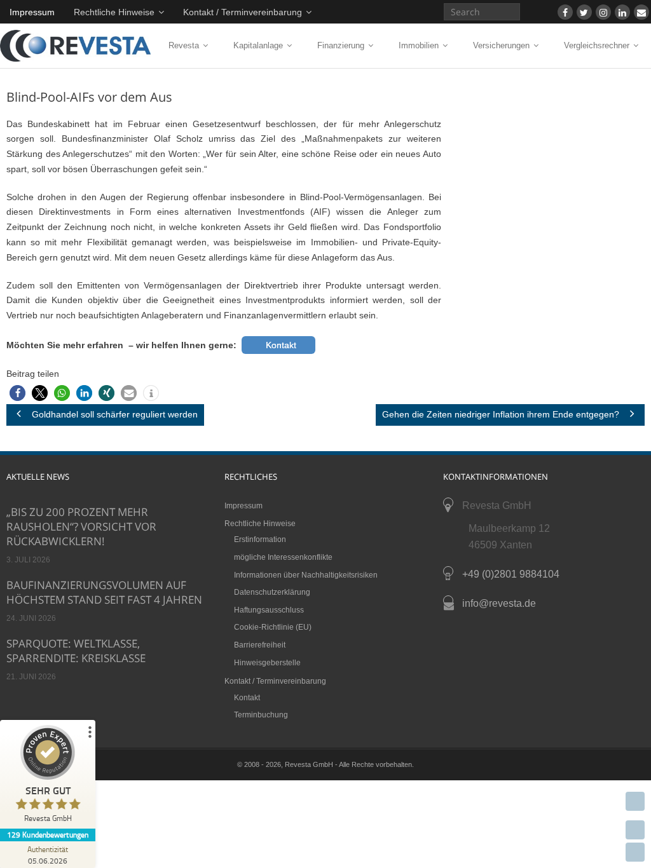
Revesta (183, 45)
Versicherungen (501, 45)
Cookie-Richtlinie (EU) (273, 627)
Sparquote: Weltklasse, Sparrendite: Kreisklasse (76, 650)
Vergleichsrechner (596, 45)
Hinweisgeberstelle (267, 662)
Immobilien (419, 45)
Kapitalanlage (258, 45)
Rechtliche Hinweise (114, 12)
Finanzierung (340, 45)
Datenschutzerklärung (272, 592)
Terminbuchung (261, 714)
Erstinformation (260, 539)
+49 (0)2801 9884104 (510, 574)
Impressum (32, 12)
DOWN (635, 852)
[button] (17, 393)
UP (635, 829)
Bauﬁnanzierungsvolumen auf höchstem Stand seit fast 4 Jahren (104, 592)
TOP (635, 801)
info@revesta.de (499, 603)
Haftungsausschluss (269, 610)
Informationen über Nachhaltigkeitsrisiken (306, 575)
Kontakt (247, 697)
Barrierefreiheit (259, 645)
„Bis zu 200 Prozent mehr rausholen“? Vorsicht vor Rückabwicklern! (81, 526)
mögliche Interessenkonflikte (283, 557)
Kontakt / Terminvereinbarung (242, 12)
